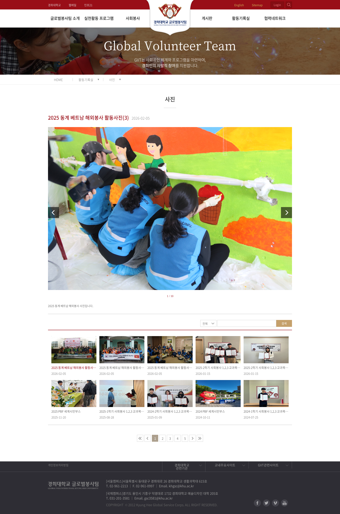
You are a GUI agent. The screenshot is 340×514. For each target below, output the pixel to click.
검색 (284, 323)
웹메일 (72, 5)
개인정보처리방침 (58, 465)
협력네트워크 (274, 18)
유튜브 (284, 503)
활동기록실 (241, 18)
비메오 (275, 503)
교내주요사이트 (225, 465)
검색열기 (289, 5)
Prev (53, 212)
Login (277, 5)
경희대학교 (54, 5)
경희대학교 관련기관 (182, 466)
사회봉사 (133, 18)
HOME (58, 79)
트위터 (266, 503)
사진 (112, 79)
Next (286, 212)
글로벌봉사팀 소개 (65, 18)
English (239, 5)
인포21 (88, 5)
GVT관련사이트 (268, 465)
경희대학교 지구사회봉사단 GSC (170, 18)
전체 (205, 323)
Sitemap (257, 5)
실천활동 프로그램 (99, 18)
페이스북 (257, 503)
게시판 (207, 18)
